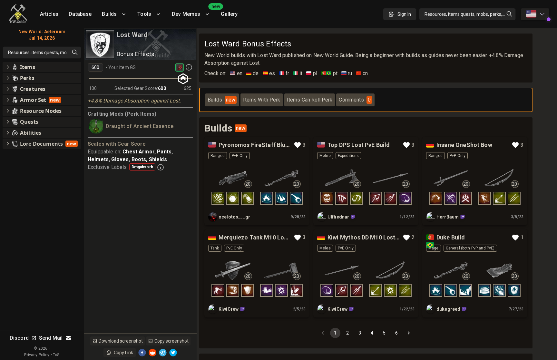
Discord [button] (19, 338)
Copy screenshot (171, 341)
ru (346, 73)
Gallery (229, 14)
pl (311, 73)
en (236, 73)
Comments (354, 100)
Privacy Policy (36, 355)
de (252, 73)
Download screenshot (121, 341)
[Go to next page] (409, 333)
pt (329, 73)
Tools (144, 14)
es (269, 73)
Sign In (404, 14)
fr (284, 73)
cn (362, 73)
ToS (56, 355)
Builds (109, 14)
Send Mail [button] (51, 338)
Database (80, 14)
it (298, 73)
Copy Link (123, 352)
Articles (49, 14)
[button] (42, 67)
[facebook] (142, 352)
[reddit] (152, 352)
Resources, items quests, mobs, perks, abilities (470, 14)
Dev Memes (194, 11)
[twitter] (173, 352)
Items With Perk (261, 100)
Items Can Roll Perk (310, 100)
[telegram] (163, 352)
